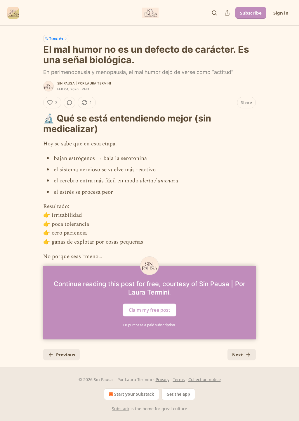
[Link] (35, 123)
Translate (56, 38)
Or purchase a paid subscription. (149, 325)
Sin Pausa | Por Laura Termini (84, 83)
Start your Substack (134, 394)
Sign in (280, 13)
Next (237, 354)
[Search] (214, 13)
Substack (120, 408)
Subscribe (251, 13)
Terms (179, 379)
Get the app (178, 394)
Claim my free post (149, 310)
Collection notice (204, 379)
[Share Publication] (227, 13)
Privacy (162, 379)
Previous (65, 354)
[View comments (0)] (69, 102)
